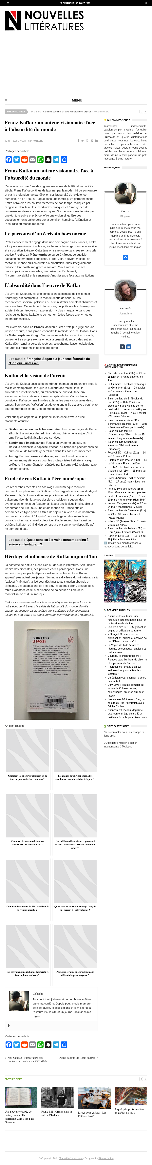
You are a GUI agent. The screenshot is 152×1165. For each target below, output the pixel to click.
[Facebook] (77, 140)
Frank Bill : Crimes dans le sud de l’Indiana (56, 1113)
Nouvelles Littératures (71, 1158)
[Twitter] (82, 140)
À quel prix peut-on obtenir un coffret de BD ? (130, 1111)
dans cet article (123, 546)
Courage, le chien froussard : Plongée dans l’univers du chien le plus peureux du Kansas (127, 659)
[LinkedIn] (96, 140)
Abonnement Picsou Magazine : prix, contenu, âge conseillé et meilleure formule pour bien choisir (127, 714)
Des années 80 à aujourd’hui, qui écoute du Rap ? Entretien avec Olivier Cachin (126, 703)
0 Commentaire (101, 111)
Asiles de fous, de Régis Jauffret (77, 1058)
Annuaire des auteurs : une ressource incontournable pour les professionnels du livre (127, 620)
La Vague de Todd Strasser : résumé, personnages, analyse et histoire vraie (127, 649)
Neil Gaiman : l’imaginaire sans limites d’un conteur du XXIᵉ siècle (28, 1059)
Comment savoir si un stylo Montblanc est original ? (67, 111)
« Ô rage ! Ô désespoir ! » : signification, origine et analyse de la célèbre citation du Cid (127, 638)
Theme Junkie (106, 1158)
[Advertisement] (76, 66)
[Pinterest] (91, 140)
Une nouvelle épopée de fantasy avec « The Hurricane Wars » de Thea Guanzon (19, 1117)
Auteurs (38, 141)
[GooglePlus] (87, 140)
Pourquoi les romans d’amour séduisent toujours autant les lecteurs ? (124, 670)
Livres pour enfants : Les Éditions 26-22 (92, 1114)
